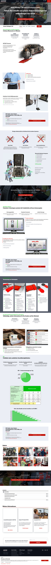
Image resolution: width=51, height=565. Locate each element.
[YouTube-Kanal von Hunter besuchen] (45, 550)
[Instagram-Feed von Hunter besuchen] (44, 550)
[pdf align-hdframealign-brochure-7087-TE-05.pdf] (47, 495)
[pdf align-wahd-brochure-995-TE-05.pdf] (47, 493)
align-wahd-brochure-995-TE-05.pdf (10, 493)
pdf (46, 493)
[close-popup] (49, 557)
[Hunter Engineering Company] (3, 1)
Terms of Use (8, 563)
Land (30, 119)
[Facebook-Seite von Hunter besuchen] (42, 550)
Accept (45, 560)
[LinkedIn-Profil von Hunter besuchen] (47, 550)
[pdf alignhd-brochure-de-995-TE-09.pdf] (47, 496)
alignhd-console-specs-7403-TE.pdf (10, 499)
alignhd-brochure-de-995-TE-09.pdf (9, 496)
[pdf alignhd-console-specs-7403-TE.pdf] (47, 499)
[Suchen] (44, 1)
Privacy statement (3, 563)
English (2, 557)
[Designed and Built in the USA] (10, 513)
